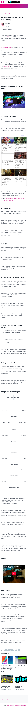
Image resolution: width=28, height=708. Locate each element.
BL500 (2, 64)
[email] (19, 650)
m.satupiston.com (6, 47)
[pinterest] (16, 650)
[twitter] (7, 650)
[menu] (2, 2)
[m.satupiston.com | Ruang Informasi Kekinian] (14, 2)
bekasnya (7, 66)
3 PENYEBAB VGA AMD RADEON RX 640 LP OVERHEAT (20, 686)
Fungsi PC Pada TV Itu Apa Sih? (20, 666)
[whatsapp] (10, 650)
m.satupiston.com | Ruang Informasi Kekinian (16, 705)
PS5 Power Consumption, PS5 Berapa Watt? (5, 686)
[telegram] (13, 650)
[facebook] (5, 650)
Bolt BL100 (7, 37)
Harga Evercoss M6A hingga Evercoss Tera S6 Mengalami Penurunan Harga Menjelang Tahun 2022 (7, 668)
